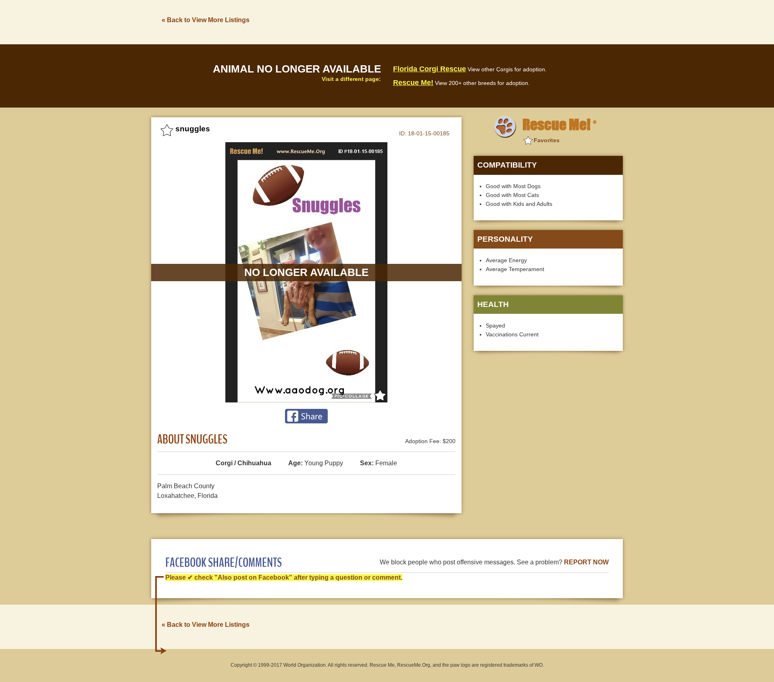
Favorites (547, 140)
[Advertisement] (476, 21)
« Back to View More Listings (206, 20)
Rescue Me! (413, 83)
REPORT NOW (586, 562)
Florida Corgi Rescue (429, 69)
